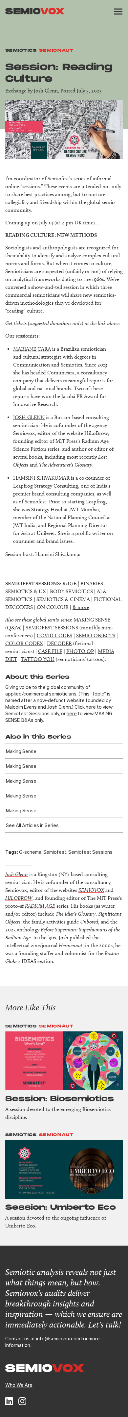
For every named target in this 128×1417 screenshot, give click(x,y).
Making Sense (21, 751)
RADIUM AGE (40, 906)
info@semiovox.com (58, 1338)
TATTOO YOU (37, 659)
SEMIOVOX (91, 890)
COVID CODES (54, 635)
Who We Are (18, 1384)
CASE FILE (50, 651)
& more (81, 607)
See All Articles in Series (32, 825)
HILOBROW (18, 898)
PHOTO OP (80, 651)
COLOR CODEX (24, 643)
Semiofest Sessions (90, 851)
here (91, 706)
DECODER (59, 643)
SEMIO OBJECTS (95, 635)
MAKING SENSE (92, 620)
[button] (118, 11)
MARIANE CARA (32, 349)
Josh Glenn (46, 91)
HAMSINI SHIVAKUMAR (41, 478)
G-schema (30, 851)
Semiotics (21, 50)
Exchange (15, 91)
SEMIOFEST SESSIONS (52, 627)
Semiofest (54, 851)
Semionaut (56, 50)
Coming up (18, 222)
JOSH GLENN (29, 417)
